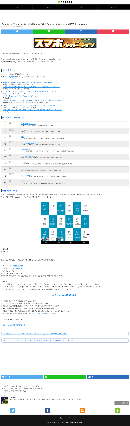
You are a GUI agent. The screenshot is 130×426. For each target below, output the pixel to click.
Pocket (113, 33)
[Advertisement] (65, 16)
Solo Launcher (25, 149)
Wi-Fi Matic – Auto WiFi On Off (29, 156)
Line (49, 33)
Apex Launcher (18, 266)
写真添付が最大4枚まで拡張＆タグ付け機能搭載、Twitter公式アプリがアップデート (31, 87)
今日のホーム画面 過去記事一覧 (14, 325)
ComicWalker (25, 169)
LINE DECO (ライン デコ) (28, 124)
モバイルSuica (25, 130)
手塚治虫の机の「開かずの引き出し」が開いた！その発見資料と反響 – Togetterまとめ (32, 110)
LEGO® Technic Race (27, 175)
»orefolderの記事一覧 (121, 403)
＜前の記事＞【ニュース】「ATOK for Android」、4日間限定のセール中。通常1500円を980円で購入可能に (39, 340)
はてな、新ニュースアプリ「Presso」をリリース (20, 96)
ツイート (17, 33)
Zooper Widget (18, 268)
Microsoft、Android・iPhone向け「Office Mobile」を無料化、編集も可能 (27, 82)
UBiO (22, 137)
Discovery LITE (25, 181)
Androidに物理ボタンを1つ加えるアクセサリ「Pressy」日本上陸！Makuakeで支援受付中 (33, 100)
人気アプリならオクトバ (62, 422)
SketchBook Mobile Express (29, 143)
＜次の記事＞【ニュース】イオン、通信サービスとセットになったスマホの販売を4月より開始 (35, 334)
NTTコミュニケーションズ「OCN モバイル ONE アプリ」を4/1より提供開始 (29, 105)
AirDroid (23, 162)
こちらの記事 (40, 313)
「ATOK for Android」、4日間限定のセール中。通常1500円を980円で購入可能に (30, 91)
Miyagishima (13, 77)
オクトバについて (65, 418)
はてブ (81, 33)
